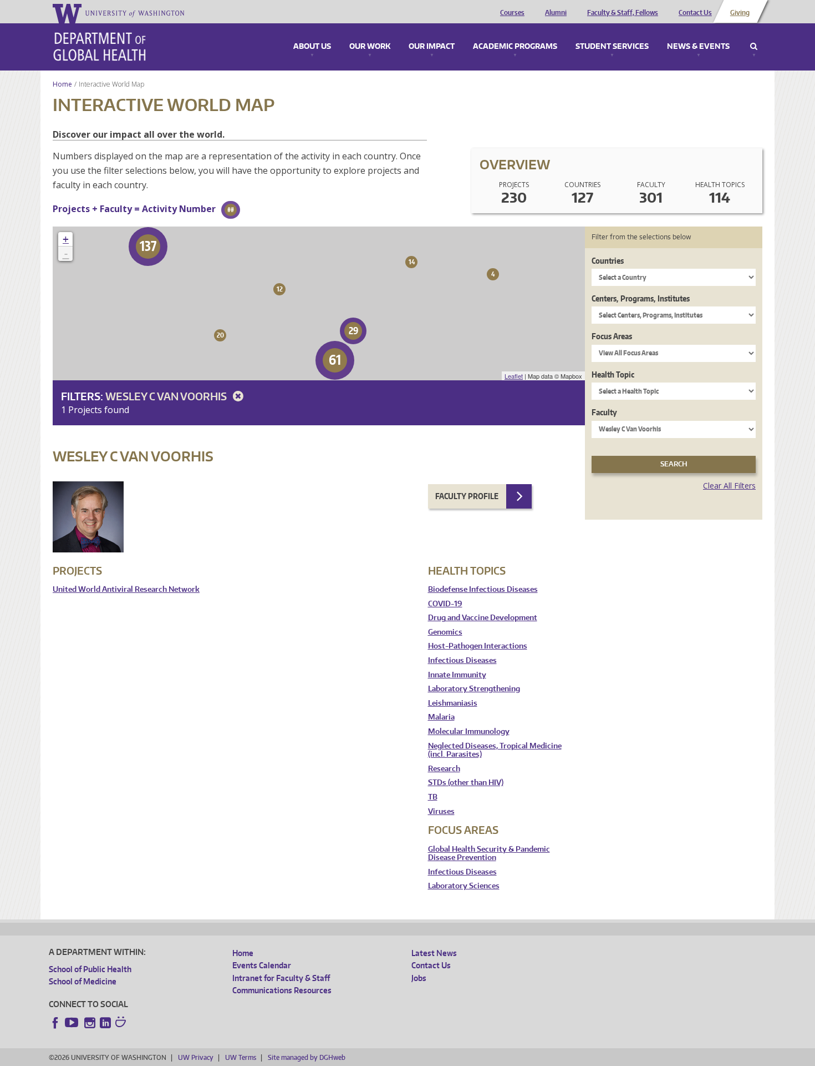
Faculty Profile (466, 496)
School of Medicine (82, 981)
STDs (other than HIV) (465, 782)
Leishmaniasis (452, 703)
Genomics (445, 632)
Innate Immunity (457, 675)
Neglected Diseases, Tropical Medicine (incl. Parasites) (495, 750)
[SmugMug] (122, 1023)
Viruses (441, 811)
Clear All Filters (729, 485)
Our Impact (432, 47)
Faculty (604, 412)
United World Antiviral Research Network (126, 589)
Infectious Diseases (462, 660)
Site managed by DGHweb (306, 1057)
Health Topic (613, 374)
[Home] (99, 46)
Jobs (418, 978)
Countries (608, 260)
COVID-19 (445, 604)
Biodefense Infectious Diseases (483, 589)
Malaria (441, 717)
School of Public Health (90, 969)
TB (432, 797)
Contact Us (695, 12)
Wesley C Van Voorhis (167, 396)
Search (753, 46)
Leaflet (514, 375)
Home (62, 84)
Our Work (369, 47)
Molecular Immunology (469, 731)
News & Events (698, 47)
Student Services (612, 47)
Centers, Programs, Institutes (641, 298)
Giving (740, 12)
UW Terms (240, 1057)
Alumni (556, 12)
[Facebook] (55, 1022)
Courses (512, 12)
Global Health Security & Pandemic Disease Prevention (489, 853)
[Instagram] (89, 1022)
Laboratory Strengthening (474, 689)
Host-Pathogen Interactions (477, 646)
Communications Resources (282, 990)
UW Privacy (195, 1057)
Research (444, 769)
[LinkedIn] (105, 1022)
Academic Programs (515, 47)
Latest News (434, 953)
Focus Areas (612, 336)
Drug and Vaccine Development (482, 618)
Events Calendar (261, 965)
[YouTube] (72, 1022)
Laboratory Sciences (464, 886)
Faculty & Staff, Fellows (622, 12)
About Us (312, 47)
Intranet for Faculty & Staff (281, 978)
